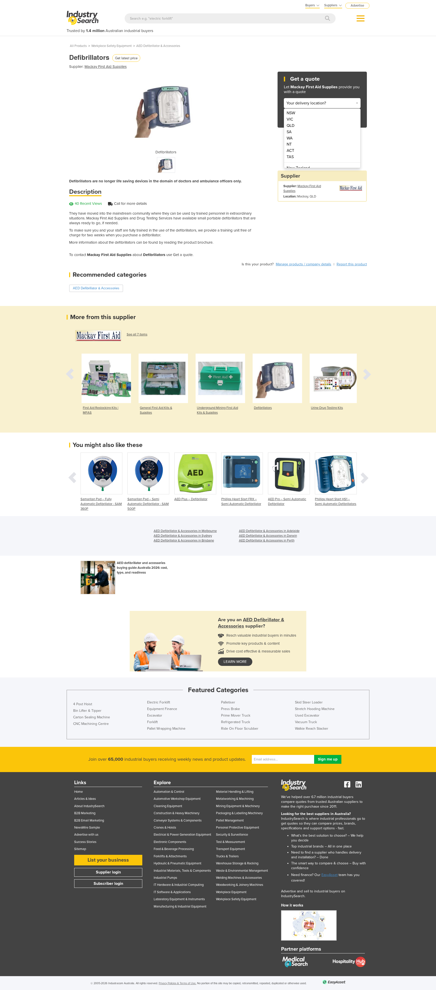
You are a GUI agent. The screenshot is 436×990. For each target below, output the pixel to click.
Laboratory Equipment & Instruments (179, 899)
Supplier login (108, 872)
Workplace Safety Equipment (111, 46)
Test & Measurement (230, 842)
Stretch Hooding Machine (315, 709)
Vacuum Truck (306, 722)
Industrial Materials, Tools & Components (182, 871)
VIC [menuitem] (290, 119)
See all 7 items (137, 334)
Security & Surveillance (232, 835)
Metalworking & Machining (235, 799)
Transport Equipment (230, 849)
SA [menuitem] (289, 131)
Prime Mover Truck (235, 715)
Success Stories (85, 842)
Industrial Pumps (165, 878)
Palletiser (228, 702)
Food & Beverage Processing (174, 849)
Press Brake (230, 709)
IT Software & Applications (172, 892)
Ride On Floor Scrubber (239, 728)
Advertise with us (86, 835)
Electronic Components (170, 842)
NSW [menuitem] (291, 113)
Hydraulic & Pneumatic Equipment (177, 863)
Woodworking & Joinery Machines (239, 885)
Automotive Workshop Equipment (177, 799)
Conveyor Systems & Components (178, 820)
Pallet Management (230, 820)
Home (78, 792)
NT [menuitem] (289, 144)
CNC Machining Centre (91, 724)
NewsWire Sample (87, 828)
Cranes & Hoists (165, 828)
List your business (108, 860)
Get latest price (126, 57)
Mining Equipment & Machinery (238, 806)
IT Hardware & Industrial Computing (179, 885)
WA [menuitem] (290, 138)
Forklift (152, 722)
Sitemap (80, 849)
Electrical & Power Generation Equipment (182, 835)
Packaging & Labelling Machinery (239, 813)
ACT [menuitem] (290, 150)
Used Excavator (307, 715)
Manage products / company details (303, 264)
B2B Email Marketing (89, 820)
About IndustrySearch (89, 806)
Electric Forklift (158, 702)
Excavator (154, 715)
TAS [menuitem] (290, 156)
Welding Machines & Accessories (239, 878)
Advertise (357, 6)
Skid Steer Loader (309, 702)
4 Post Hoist (82, 704)
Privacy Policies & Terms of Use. (177, 983)
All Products (78, 46)
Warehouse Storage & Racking (237, 863)
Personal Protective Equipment (237, 828)
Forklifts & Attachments (170, 856)
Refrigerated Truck (235, 722)
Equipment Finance (162, 709)
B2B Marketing (84, 813)
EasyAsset (329, 875)
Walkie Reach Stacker (311, 728)
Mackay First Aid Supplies (106, 66)
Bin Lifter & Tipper (87, 711)
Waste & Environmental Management (242, 871)
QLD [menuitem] (290, 125)
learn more (235, 661)
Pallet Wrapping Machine (166, 728)
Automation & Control (169, 792)
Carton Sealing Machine (91, 717)
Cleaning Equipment (168, 806)
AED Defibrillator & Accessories (158, 46)
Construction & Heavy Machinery (176, 813)
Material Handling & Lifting (234, 792)
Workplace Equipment (231, 892)
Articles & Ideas (85, 799)
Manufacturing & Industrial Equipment (180, 906)
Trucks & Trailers (227, 856)
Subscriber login (108, 883)
